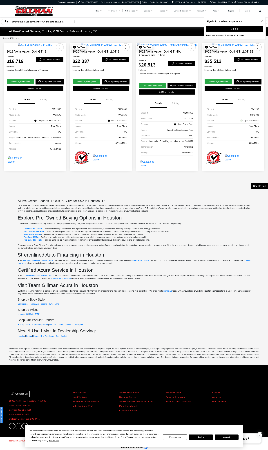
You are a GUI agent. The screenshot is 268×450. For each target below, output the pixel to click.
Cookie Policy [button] (120, 437)
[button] (60, 47)
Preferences (175, 437)
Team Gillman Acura (17, 441)
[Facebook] (12, 426)
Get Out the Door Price (51, 59)
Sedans (44, 304)
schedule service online (61, 278)
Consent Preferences (1, 415)
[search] (260, 11)
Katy (57, 336)
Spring (29, 336)
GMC (55, 324)
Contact (216, 392)
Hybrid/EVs (34, 304)
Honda (62, 324)
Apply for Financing (175, 397)
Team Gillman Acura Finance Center (38, 260)
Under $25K (23, 314)
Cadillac (27, 324)
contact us (167, 291)
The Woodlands (47, 336)
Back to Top (259, 186)
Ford (51, 324)
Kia (81, 324)
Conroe (36, 336)
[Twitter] (19, 426)
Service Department (129, 392)
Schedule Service (127, 397)
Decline (201, 437)
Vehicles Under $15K (83, 406)
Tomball (64, 336)
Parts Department (128, 406)
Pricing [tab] (43, 99)
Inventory (79, 386)
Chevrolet (36, 324)
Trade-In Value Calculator (178, 401)
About (216, 386)
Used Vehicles (80, 397)
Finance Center (173, 392)
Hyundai (69, 324)
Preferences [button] (54, 440)
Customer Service (128, 410)
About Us (216, 397)
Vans (57, 304)
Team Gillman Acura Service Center (38, 276)
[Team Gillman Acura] (34, 10)
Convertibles (23, 304)
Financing (172, 386)
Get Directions (219, 401)
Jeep (76, 324)
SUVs (51, 304)
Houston (21, 336)
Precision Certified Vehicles (86, 401)
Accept (226, 437)
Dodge (45, 324)
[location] (173, 2)
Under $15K (34, 314)
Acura (20, 324)
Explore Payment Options (20, 82)
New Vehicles (79, 392)
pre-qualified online (140, 260)
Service (124, 386)
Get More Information (35, 88)
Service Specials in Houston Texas (136, 401)
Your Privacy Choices (132, 447)
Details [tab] (26, 99)
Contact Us (21, 393)
